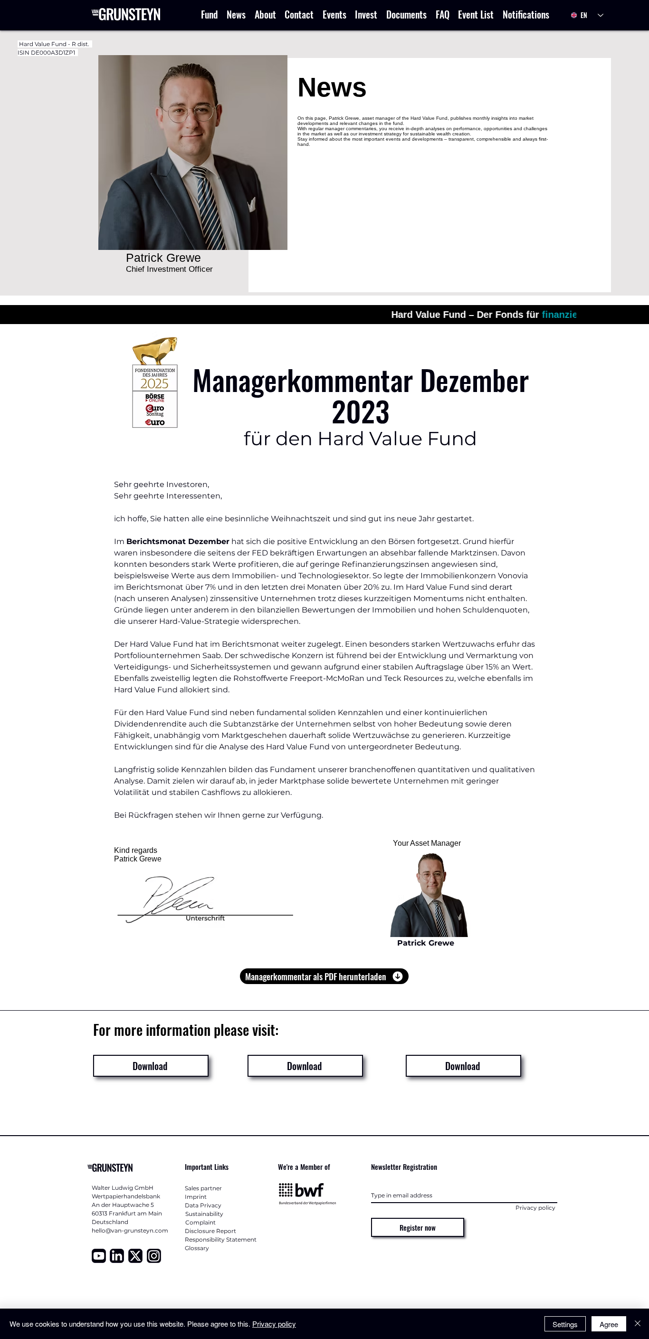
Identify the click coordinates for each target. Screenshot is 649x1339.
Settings (565, 1324)
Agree (609, 1324)
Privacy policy (274, 1324)
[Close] (637, 1323)
